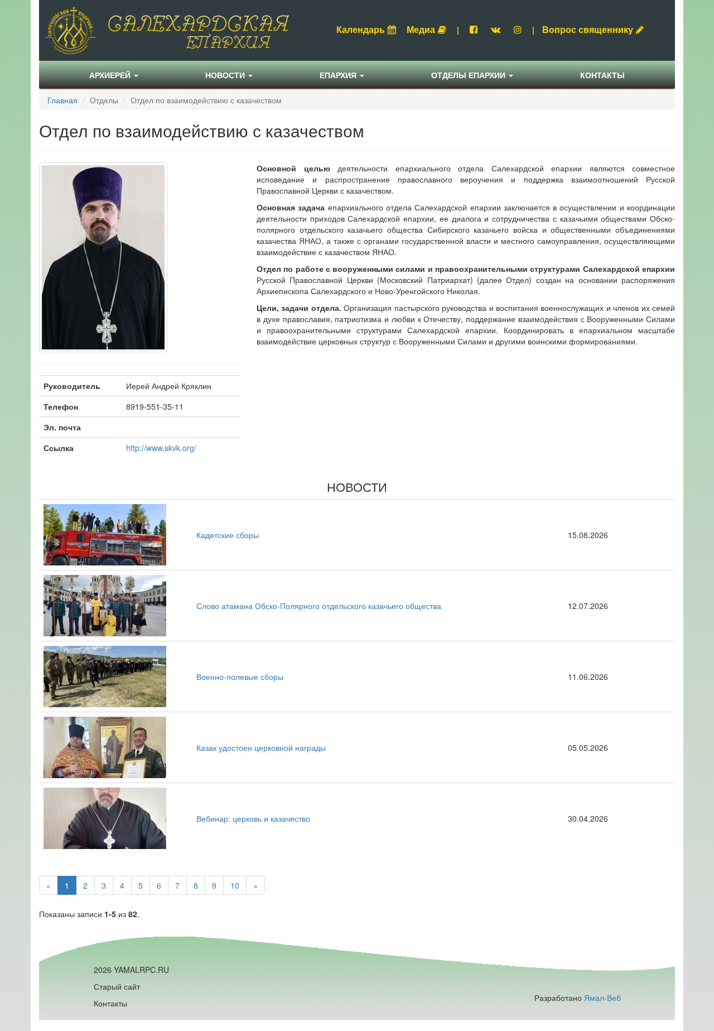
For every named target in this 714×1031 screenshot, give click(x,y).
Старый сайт (117, 986)
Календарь (360, 29)
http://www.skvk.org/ (161, 447)
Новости (226, 74)
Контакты (602, 74)
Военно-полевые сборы (239, 676)
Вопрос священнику (587, 29)
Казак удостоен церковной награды (261, 747)
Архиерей (111, 74)
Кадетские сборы (227, 534)
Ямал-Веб (602, 997)
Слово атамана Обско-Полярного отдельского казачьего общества (318, 605)
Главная (62, 100)
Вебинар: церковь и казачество (253, 818)
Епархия (339, 74)
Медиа (421, 29)
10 (234, 885)
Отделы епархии (469, 74)
